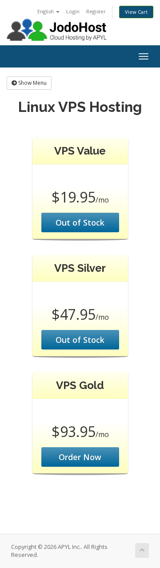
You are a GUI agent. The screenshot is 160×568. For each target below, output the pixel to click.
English (46, 11)
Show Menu (32, 83)
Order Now (80, 457)
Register (96, 11)
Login (73, 11)
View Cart (136, 11)
